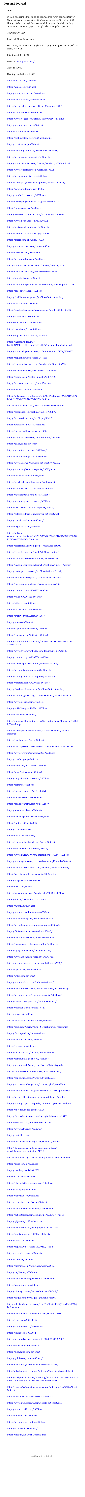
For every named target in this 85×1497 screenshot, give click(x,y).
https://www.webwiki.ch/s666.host (24, 1129)
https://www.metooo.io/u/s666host (25, 1326)
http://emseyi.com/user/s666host (24, 329)
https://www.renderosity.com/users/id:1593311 (30, 169)
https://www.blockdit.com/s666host (25, 702)
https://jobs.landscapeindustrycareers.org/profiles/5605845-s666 (39, 310)
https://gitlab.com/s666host (21, 1240)
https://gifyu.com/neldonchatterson (25, 1221)
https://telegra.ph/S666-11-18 (22, 1320)
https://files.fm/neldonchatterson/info (26, 1434)
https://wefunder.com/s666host (23, 316)
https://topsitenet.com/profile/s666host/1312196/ (32, 412)
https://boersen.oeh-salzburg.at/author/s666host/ (32, 944)
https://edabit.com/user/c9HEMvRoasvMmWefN (31, 370)
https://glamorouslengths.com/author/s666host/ (32, 1001)
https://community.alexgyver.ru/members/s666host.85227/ (36, 364)
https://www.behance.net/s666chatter (26, 125)
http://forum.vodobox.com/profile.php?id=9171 (30, 418)
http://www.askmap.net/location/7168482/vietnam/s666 (35, 265)
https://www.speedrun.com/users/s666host (29, 246)
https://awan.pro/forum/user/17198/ (25, 189)
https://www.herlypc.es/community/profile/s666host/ (34, 995)
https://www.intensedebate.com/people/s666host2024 (34, 1403)
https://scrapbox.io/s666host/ (22, 1428)
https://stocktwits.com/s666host (23, 278)
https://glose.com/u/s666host (22, 1164)
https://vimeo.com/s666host (21, 87)
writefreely (48, 1456)
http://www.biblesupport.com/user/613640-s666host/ (34, 1071)
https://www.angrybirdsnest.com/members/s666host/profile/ (38, 867)
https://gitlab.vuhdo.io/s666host (23, 303)
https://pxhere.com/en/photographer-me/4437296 (32, 1227)
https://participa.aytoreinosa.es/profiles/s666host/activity (36, 182)
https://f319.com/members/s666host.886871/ (30, 931)
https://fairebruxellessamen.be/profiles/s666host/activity (35, 689)
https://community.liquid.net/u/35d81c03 (28, 1058)
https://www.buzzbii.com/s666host (25, 1039)
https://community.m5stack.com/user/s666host (31, 842)
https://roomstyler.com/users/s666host (27, 1202)
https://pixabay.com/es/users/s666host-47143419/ (32, 1291)
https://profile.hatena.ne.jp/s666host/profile (29, 138)
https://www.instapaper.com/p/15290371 (27, 220)
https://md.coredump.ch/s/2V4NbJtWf (26, 791)
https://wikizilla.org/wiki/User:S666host (27, 708)
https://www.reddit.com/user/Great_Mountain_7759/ (34, 106)
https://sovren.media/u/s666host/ (24, 810)
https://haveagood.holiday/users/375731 (27, 431)
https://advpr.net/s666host (20, 1014)
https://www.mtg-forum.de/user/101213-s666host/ (32, 150)
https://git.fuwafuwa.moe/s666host (24, 609)
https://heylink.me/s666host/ (22, 1272)
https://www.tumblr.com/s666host (24, 112)
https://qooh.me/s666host (20, 1259)
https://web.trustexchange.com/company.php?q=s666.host (36, 1084)
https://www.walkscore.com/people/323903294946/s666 (35, 1339)
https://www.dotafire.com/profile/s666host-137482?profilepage (38, 1090)
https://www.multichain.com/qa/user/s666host (31, 1208)
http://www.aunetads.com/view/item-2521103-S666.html (35, 405)
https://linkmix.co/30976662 (21, 1332)
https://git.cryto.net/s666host (22, 443)
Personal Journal (15, 3)
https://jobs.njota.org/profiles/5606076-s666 (29, 1122)
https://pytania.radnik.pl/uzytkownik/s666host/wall (33, 514)
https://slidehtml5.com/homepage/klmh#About (31, 482)
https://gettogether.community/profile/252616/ (31, 507)
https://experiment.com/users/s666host (27, 628)
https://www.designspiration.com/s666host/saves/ (33, 1364)
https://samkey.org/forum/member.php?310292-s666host (36, 893)
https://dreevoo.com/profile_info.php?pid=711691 (31, 377)
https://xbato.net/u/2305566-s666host (26, 765)
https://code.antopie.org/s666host (24, 290)
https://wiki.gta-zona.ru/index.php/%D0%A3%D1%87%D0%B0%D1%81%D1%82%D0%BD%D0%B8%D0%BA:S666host (42, 536)
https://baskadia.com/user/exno (23, 252)
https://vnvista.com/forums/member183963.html (31, 874)
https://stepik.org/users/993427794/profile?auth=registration (37, 1027)
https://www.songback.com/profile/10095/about (31, 469)
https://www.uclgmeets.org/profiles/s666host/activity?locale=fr (39, 695)
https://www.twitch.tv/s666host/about (26, 99)
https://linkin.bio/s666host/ (21, 835)
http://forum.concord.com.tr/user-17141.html (29, 383)
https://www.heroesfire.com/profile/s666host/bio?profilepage (38, 988)
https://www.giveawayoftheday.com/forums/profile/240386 (37, 651)
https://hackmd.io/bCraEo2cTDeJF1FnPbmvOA (30, 1396)
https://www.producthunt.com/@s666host (28, 912)
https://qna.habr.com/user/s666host (25, 740)
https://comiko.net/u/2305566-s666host (27, 635)
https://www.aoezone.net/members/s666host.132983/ (34, 963)
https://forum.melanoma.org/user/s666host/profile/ (33, 1141)
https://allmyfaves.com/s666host (23, 1351)
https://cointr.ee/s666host (20, 784)
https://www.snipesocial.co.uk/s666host (27, 176)
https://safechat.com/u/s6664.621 (24, 1345)
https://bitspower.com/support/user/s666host (30, 1052)
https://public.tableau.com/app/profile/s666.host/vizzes (35, 1215)
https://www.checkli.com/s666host (24, 1409)
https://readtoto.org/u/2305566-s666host (28, 657)
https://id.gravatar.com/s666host (23, 526)
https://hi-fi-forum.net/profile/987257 (26, 1109)
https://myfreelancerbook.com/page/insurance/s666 (33, 584)
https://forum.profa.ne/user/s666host (26, 1033)
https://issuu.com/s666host (21, 1176)
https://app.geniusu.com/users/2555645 (27, 357)
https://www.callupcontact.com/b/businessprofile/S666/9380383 (40, 351)
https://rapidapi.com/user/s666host (25, 797)
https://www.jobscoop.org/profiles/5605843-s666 (32, 271)
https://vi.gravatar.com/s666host (23, 1285)
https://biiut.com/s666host (20, 886)
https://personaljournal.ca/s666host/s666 (28, 816)
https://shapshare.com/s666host (23, 880)
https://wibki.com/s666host (21, 976)
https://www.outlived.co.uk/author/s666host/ (30, 982)
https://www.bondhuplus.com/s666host (27, 456)
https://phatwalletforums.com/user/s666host (29, 1183)
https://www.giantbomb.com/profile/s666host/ (31, 676)
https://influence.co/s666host (22, 1415)
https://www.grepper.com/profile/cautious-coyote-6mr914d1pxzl (39, 1103)
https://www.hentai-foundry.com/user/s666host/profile (35, 1065)
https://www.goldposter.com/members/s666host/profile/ (36, 1097)
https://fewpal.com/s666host (21, 1046)
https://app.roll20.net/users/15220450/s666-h (30, 1246)
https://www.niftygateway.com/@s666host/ (29, 670)
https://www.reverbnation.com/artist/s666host (31, 753)
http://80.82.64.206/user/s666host (24, 322)
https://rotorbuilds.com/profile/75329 (26, 1007)
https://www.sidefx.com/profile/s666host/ (28, 157)
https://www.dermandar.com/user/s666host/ (30, 488)
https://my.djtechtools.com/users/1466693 (28, 494)
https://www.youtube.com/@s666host (26, 93)
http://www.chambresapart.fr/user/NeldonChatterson (34, 577)
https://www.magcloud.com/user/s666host (29, 501)
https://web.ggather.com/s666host (24, 772)
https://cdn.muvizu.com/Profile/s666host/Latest (31, 1078)
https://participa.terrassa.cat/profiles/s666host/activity (35, 571)
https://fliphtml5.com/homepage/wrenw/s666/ (31, 1266)
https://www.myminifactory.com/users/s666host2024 (34, 1313)
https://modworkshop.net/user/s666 (25, 475)
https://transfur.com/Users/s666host (26, 424)
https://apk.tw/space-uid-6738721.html (26, 899)
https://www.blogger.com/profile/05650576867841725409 (35, 118)
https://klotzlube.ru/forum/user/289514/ (28, 848)
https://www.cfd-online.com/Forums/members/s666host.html (38, 163)
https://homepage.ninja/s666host (24, 208)
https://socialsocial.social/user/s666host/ (28, 227)
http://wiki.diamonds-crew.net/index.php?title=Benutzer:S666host (40, 1371)
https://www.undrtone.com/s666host (26, 259)
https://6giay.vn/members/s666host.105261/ (29, 950)
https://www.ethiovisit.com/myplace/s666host (30, 937)
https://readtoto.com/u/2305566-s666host (28, 682)
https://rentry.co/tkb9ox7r (20, 829)
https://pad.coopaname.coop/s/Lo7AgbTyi (28, 803)
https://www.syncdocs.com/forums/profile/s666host (33, 437)
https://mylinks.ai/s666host (21, 905)
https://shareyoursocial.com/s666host (26, 615)
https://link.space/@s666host (22, 1189)
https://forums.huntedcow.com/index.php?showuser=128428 (37, 1116)
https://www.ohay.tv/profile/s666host (26, 1422)
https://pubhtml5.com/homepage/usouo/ (28, 233)
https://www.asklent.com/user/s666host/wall (30, 956)
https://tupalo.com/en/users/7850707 (26, 239)
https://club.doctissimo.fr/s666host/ (25, 520)
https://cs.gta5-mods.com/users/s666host (28, 778)
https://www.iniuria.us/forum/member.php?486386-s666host (38, 854)
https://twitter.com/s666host (21, 80)
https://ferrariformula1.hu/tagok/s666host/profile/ (33, 552)
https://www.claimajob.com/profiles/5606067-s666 (33, 558)
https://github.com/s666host (21, 603)
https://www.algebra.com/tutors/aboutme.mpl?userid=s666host (39, 861)
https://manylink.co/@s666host (23, 1195)
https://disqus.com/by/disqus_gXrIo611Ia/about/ (32, 1297)
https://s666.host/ (25, 61)
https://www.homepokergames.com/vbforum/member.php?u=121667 (41, 284)
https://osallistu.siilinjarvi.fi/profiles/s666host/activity (34, 545)
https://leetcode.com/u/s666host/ (24, 1253)
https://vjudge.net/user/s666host (24, 969)
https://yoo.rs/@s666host (20, 622)
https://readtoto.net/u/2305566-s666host (28, 590)
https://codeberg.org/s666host (22, 759)
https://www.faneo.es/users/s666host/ (27, 450)
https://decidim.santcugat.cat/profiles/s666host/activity (35, 297)
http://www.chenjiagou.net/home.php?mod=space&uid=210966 (38, 1157)
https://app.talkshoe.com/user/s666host (27, 335)
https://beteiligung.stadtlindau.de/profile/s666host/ (33, 201)
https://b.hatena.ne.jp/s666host (23, 144)
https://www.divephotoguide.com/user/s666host (31, 1278)
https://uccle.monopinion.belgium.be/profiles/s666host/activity (39, 565)
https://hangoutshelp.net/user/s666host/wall (30, 918)
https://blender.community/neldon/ (25, 389)
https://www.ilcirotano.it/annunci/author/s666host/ (34, 925)
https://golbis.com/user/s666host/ (25, 1358)
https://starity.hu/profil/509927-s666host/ (28, 1234)
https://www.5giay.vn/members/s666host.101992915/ (33, 463)
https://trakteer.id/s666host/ (22, 714)
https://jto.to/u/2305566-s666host (24, 596)
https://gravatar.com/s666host (22, 131)
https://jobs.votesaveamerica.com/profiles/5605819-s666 (35, 214)
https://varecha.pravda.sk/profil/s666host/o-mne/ (33, 663)
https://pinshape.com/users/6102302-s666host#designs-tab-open (40, 746)
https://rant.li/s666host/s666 (22, 823)
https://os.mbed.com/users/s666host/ (26, 195)
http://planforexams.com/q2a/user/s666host (29, 1020)
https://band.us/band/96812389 (23, 1170)
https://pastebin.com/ (18, 1135)
